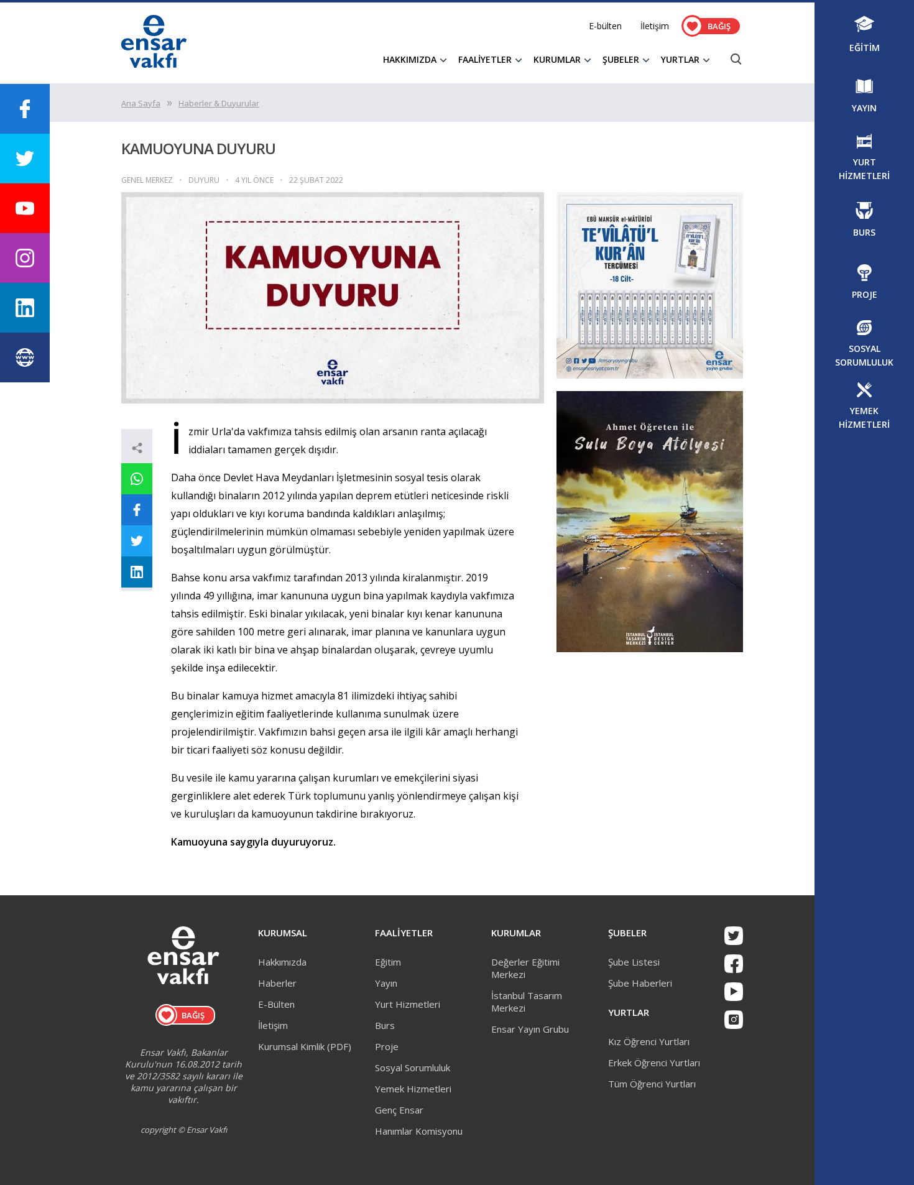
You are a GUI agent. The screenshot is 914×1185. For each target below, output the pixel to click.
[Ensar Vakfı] (154, 64)
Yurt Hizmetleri (407, 1004)
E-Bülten (276, 1004)
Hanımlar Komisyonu (419, 1131)
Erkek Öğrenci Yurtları (654, 1062)
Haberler (277, 983)
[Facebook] (733, 963)
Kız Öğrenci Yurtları (649, 1041)
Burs (385, 1025)
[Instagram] (733, 1019)
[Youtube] (733, 991)
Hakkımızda (282, 962)
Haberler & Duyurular (218, 103)
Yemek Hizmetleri (413, 1088)
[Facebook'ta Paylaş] (136, 509)
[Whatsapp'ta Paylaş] (136, 478)
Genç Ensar (399, 1110)
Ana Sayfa (140, 103)
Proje (387, 1046)
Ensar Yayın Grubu (530, 1029)
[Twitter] (733, 935)
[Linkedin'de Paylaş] (136, 572)
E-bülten (605, 26)
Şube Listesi (634, 962)
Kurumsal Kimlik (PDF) (304, 1046)
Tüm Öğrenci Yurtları (652, 1083)
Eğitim (388, 962)
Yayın (386, 983)
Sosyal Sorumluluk (412, 1067)
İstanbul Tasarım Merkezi (526, 1001)
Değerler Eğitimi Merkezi (525, 968)
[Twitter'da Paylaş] (136, 540)
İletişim (654, 26)
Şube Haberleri (640, 983)
